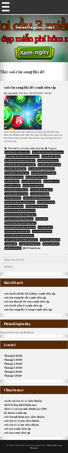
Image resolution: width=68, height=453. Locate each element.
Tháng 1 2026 (13, 375)
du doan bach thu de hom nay (20, 210)
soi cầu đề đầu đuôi (42, 231)
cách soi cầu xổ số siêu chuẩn (23, 401)
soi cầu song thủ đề (50, 239)
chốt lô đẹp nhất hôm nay (20, 405)
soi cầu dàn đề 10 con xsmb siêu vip (26, 301)
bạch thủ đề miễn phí (15, 169)
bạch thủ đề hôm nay (48, 160)
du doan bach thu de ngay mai (20, 214)
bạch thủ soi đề (12, 185)
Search (8, 266)
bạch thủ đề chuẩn (51, 156)
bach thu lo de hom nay (16, 173)
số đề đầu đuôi (45, 227)
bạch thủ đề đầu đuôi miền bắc (20, 160)
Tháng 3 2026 (13, 367)
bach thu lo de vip (14, 177)
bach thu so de (51, 181)
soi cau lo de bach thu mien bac (21, 239)
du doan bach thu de (36, 206)
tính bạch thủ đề (13, 248)
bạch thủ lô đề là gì (31, 181)
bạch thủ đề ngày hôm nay (41, 169)
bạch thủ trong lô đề (33, 185)
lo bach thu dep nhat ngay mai (20, 223)
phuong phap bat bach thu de (20, 227)
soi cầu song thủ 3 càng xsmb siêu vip (28, 309)
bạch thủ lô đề (12, 181)
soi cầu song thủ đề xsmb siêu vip (30, 87)
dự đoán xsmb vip (15, 413)
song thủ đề (10, 244)
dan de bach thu (46, 202)
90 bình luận (33, 247)
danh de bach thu (14, 206)
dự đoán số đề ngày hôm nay (19, 219)
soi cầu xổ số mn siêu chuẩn (21, 420)
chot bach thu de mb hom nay (19, 202)
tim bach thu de (51, 244)
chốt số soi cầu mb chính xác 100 (25, 409)
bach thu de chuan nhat (17, 152)
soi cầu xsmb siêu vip (32, 148)
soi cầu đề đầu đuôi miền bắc (19, 235)
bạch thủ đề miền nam (49, 164)
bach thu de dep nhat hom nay (48, 152)
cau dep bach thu (39, 194)
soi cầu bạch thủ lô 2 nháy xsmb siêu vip (29, 293)
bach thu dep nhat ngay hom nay (22, 156)
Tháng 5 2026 (13, 359)
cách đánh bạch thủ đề (16, 189)
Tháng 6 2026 (13, 355)
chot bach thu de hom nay (36, 198)
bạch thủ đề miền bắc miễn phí (20, 164)
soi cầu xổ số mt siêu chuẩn (21, 424)
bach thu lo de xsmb (36, 177)
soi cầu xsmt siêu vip (17, 432)
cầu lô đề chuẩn (12, 198)
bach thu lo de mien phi (43, 173)
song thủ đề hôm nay (30, 244)
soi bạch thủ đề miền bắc (17, 231)
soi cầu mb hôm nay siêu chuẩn (24, 417)
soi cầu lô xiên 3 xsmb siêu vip (23, 305)
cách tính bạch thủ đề (41, 189)
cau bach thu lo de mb (16, 194)
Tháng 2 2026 (13, 371)
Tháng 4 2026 (13, 363)
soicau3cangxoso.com (34, 27)
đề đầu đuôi (41, 219)
